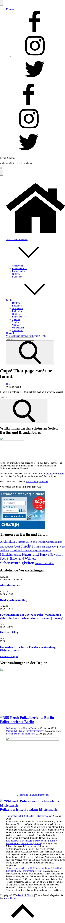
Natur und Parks (35, 554)
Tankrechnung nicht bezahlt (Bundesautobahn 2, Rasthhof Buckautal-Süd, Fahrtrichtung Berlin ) (34, 869)
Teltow (49, 473)
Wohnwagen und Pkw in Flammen (22, 728)
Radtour (60, 555)
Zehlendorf (17, 330)
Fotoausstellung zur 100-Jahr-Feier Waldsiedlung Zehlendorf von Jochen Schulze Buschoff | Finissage (32, 616)
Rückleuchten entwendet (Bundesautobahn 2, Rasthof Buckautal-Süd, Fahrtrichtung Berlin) (31, 842)
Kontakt (10, 9)
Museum (17, 555)
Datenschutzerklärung (27, 794)
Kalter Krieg (51, 546)
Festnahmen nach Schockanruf (20, 733)
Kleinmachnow (19, 268)
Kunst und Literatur (21, 550)
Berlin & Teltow (8, 158)
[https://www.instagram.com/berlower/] (34, 56)
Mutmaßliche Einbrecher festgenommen (25, 731)
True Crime (48, 563)
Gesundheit (39, 547)
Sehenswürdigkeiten (17, 562)
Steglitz (15, 322)
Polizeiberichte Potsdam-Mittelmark (28, 809)
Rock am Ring (9, 632)
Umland (10, 333)
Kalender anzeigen (9, 656)
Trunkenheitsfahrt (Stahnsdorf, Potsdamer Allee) (29, 816)
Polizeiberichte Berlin (17, 722)
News (53, 554)
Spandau (16, 319)
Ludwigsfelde (18, 271)
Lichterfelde (18, 311)
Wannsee (16, 325)
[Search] (30, 353)
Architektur (7, 541)
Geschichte (23, 546)
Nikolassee (17, 314)
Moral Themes (10, 898)
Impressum (43, 794)
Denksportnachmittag (13, 600)
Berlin (9, 300)
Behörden (20, 541)
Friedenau (17, 305)
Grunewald (17, 308)
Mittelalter (6, 554)
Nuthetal (16, 274)
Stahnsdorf (17, 276)
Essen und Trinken (36, 541)
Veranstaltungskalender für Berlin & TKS (26, 336)
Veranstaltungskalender (37, 481)
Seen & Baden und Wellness (18, 558)
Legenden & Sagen (42, 550)
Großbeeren (17, 265)
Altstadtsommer (10, 585)
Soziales (38, 564)
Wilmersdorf (18, 327)
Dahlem (16, 303)
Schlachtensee (19, 316)
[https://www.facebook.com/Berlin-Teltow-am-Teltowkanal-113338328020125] (34, 32)
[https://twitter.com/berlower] (34, 79)
